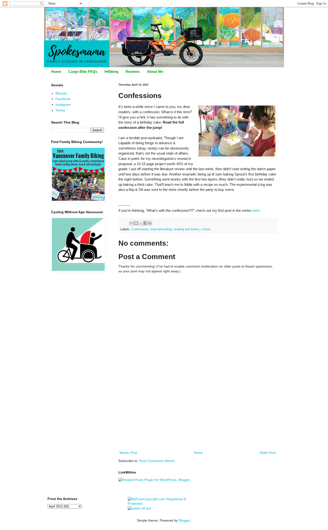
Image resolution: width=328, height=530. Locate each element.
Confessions (140, 229)
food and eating (161, 229)
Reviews (133, 71)
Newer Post (128, 453)
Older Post (268, 453)
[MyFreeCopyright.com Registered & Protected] (164, 503)
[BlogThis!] (136, 223)
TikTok (60, 110)
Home (56, 71)
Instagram (63, 104)
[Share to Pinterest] (149, 223)
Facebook (63, 99)
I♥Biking (111, 71)
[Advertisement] (198, 414)
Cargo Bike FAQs (82, 71)
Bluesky (61, 93)
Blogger (184, 520)
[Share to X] (140, 223)
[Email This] (131, 223)
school (205, 229)
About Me (155, 71)
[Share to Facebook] (145, 223)
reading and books (186, 229)
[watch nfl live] (139, 508)
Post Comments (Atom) (157, 461)
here (255, 210)
